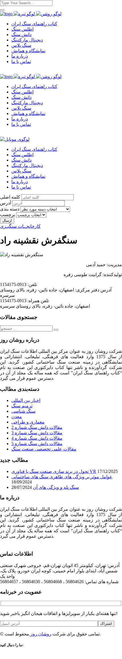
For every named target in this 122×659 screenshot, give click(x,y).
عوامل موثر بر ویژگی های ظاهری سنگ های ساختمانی (61, 476)
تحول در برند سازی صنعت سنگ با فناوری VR (53, 471)
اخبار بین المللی (25, 400)
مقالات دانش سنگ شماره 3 (36, 432)
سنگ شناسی (23, 411)
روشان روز (40, 633)
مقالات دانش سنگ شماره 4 (36, 438)
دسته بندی (9, 209)
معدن (16, 416)
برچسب (7, 214)
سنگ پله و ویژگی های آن (56, 487)
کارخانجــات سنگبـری (20, 226)
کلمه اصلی (10, 197)
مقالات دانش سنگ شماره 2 (36, 427)
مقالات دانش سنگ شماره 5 (36, 443)
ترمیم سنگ (21, 405)
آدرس (5, 203)
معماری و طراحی (28, 422)
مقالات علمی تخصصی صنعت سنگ (43, 449)
